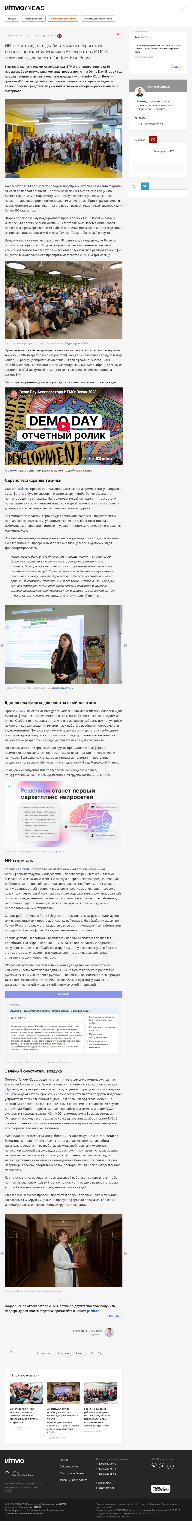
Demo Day (96, 1353)
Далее (175, 67)
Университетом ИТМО (53, 1503)
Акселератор (44, 1353)
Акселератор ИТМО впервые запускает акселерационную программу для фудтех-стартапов (24, 1415)
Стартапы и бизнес (63, 18)
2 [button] (66, 692)
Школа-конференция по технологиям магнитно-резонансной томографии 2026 (157, 48)
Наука (12, 18)
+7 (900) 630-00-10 (106, 1463)
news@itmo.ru (155, 124)
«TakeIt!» (23, 489)
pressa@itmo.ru (105, 1487)
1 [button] (61, 692)
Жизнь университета (98, 18)
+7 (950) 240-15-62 (106, 1473)
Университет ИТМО (165, 151)
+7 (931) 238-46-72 (106, 1468)
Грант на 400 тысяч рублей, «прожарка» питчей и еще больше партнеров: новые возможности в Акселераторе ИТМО (97, 1417)
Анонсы (141, 37)
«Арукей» (11, 1089)
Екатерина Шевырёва (87, 1331)
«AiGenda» (23, 869)
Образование (33, 18)
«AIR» (20, 711)
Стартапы (63, 1353)
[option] (64, 647)
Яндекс (80, 1353)
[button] (2, 645)
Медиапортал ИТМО (76, 343)
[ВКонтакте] (118, 34)
